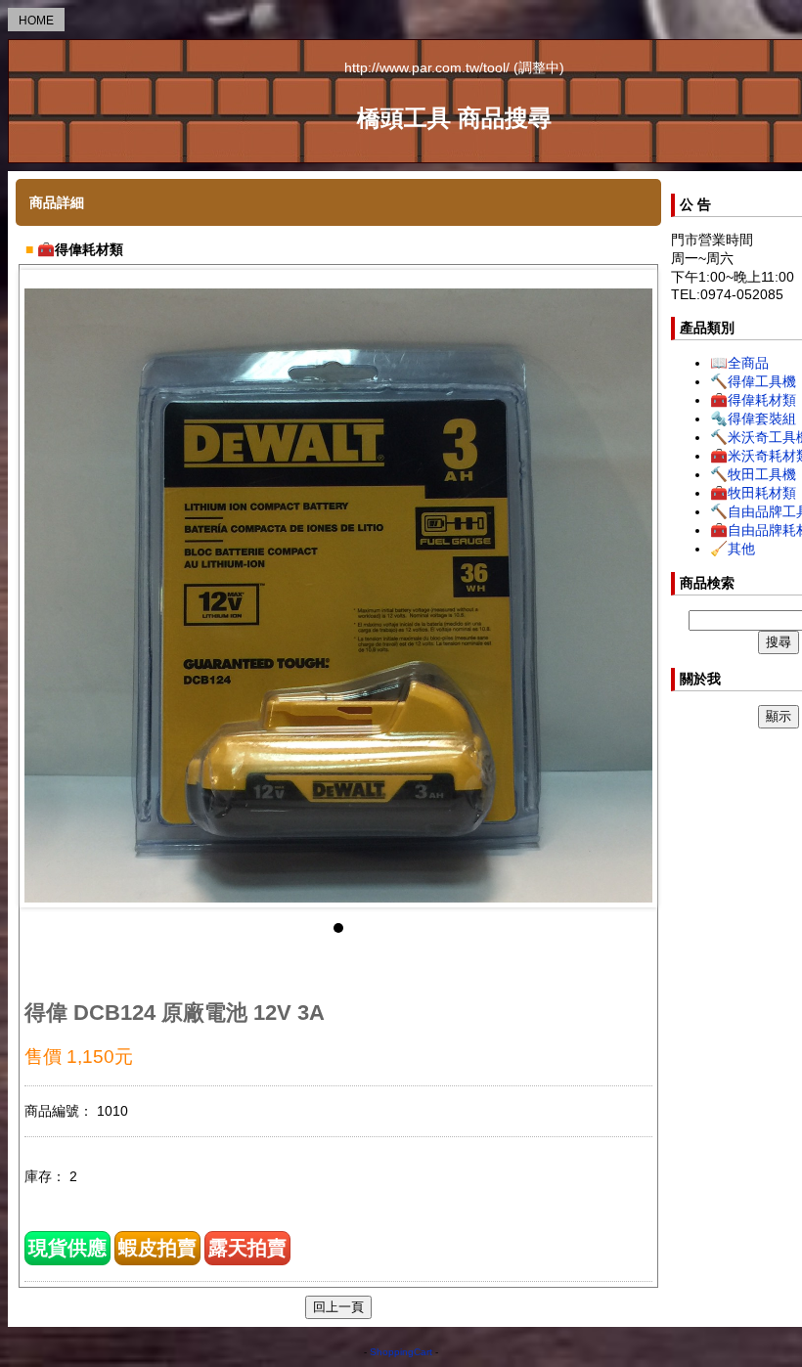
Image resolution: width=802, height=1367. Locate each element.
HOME (36, 20)
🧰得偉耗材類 (753, 400)
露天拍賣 (247, 1247)
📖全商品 (739, 363)
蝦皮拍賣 (157, 1247)
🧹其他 (732, 548)
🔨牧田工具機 (753, 474)
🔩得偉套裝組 (753, 418)
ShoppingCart (401, 1351)
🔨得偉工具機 (753, 381)
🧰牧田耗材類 (753, 493)
